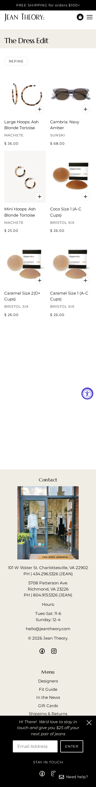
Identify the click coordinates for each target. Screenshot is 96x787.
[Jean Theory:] (29, 17)
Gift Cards (48, 705)
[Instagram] (52, 773)
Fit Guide (48, 689)
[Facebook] (43, 773)
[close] (89, 722)
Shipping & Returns (48, 713)
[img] (42, 651)
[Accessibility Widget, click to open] (87, 394)
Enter (71, 746)
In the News (48, 697)
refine (16, 61)
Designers (48, 681)
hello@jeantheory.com (48, 628)
